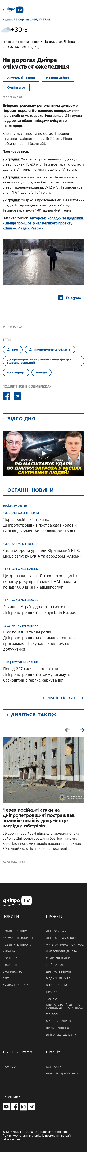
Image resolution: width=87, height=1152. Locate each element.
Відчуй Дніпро (57, 1028)
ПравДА (52, 991)
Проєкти (55, 917)
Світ (6, 978)
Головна (8, 41)
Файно (51, 998)
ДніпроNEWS (56, 931)
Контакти (54, 1066)
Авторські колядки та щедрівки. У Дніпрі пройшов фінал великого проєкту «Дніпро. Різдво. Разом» (43, 223)
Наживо (9, 1066)
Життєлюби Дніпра (61, 951)
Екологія (10, 964)
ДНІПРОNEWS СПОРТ (61, 937)
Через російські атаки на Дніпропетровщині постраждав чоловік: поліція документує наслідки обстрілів (39, 818)
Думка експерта (16, 985)
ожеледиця (16, 372)
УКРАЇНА (9, 951)
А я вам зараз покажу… (65, 944)
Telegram (73, 298)
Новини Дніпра (28, 41)
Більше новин (60, 698)
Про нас (54, 1052)
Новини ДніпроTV (17, 944)
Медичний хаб (58, 978)
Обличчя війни (58, 958)
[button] (82, 729)
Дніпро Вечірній (59, 971)
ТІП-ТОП (52, 1014)
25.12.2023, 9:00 (13, 97)
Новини (11, 917)
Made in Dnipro (58, 1021)
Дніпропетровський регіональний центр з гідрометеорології (39, 361)
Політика (10, 958)
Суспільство (16, 87)
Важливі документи (62, 1073)
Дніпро (12, 350)
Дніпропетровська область (50, 350)
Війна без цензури (61, 1034)
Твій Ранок (55, 964)
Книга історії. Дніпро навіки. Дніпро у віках (64, 1006)
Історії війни (56, 985)
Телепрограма (18, 1052)
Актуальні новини (21, 78)
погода (41, 372)
